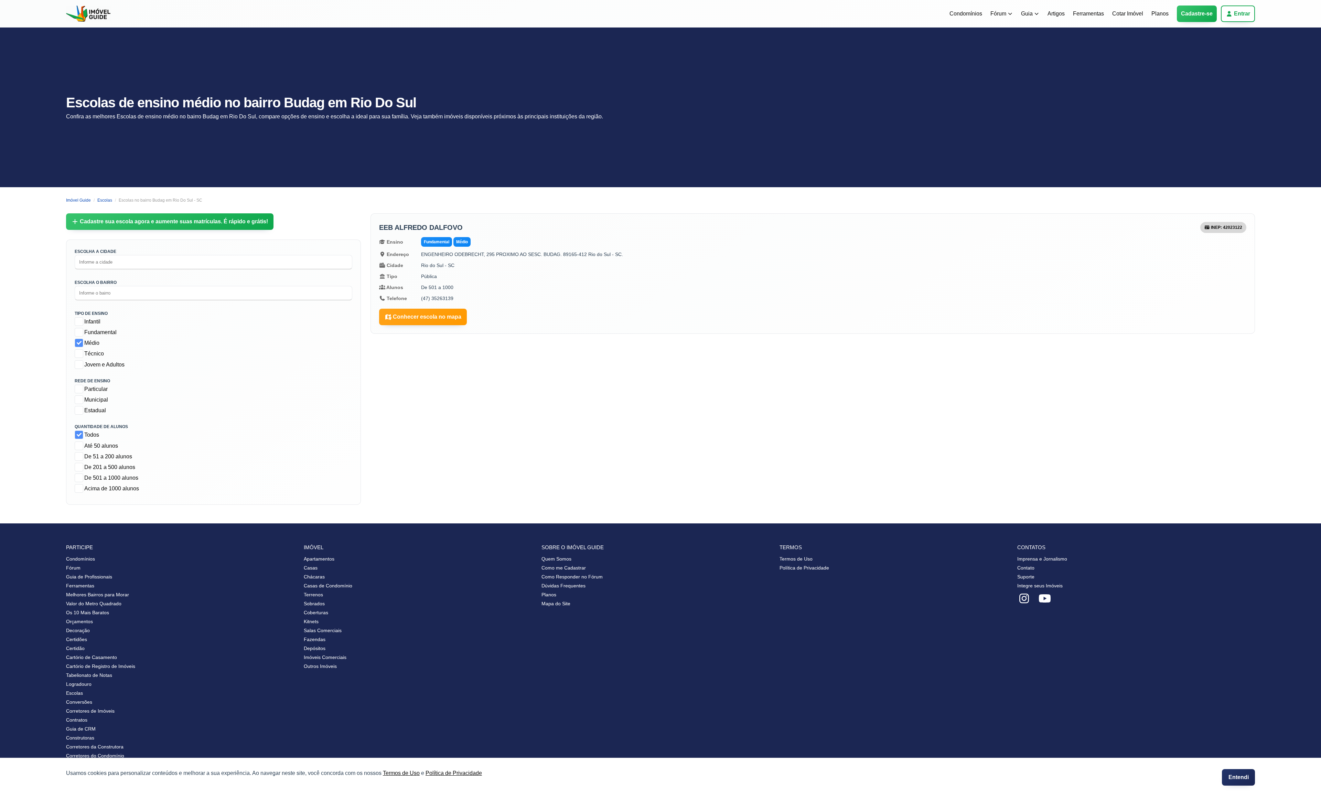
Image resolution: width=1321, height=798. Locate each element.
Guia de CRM (81, 729)
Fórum (998, 14)
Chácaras (314, 576)
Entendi (1238, 777)
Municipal (96, 400)
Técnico (94, 354)
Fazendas (314, 639)
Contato (1025, 568)
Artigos (1056, 14)
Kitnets (311, 621)
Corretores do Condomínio (95, 755)
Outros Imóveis (320, 666)
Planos (1160, 14)
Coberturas (316, 612)
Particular (96, 389)
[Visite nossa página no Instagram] (1024, 599)
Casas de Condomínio (328, 585)
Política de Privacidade (454, 773)
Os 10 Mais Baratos (87, 612)
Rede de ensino (92, 381)
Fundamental (100, 332)
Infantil (92, 321)
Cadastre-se (1197, 14)
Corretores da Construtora (94, 746)
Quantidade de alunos (101, 426)
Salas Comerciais (323, 630)
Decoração (78, 630)
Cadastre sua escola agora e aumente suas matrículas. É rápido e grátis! (174, 221)
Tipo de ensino (91, 313)
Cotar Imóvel (1127, 14)
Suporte (1025, 576)
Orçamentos (79, 621)
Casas (311, 568)
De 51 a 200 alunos (108, 456)
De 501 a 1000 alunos (111, 478)
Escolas (74, 693)
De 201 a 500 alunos (109, 467)
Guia (1027, 14)
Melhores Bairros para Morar (97, 594)
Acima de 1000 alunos (111, 488)
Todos (91, 435)
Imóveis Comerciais (325, 657)
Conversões (79, 702)
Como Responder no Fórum (572, 576)
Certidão (75, 648)
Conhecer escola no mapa (427, 317)
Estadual (95, 410)
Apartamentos (319, 559)
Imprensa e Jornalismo (1042, 559)
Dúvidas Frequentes (563, 585)
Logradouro (79, 684)
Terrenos (313, 594)
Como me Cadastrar (563, 568)
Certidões (76, 639)
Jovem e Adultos (104, 365)
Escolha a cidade (95, 251)
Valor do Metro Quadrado (93, 603)
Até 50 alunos (101, 446)
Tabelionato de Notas (89, 675)
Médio (91, 343)
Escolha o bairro (96, 282)
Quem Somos (556, 559)
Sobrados (314, 603)
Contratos (76, 720)
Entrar (1242, 14)
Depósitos (314, 648)
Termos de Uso (401, 773)
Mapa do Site (555, 603)
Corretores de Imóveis (90, 711)
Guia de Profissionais (89, 576)
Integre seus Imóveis (1040, 585)
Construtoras (80, 738)
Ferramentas (1088, 14)
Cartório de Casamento (91, 657)
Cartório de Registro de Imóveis (100, 666)
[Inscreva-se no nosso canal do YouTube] (1045, 599)
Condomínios (965, 14)
